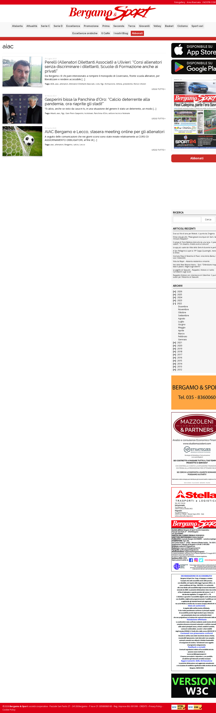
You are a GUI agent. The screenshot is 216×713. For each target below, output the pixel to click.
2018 (179, 351)
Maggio (181, 327)
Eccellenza (73, 26)
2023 (179, 300)
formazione (110, 84)
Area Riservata (194, 2)
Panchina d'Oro (100, 113)
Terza (131, 26)
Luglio (181, 321)
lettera (119, 84)
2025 (179, 294)
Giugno (181, 324)
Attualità (31, 26)
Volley (157, 26)
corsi (98, 84)
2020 (179, 345)
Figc (102, 84)
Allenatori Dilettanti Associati (81, 84)
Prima (106, 26)
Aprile (181, 330)
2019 (179, 348)
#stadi (53, 113)
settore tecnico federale (119, 113)
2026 (179, 291)
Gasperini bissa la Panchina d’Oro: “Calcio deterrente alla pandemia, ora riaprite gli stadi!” (97, 101)
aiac (57, 84)
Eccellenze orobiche (85, 33)
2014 (179, 363)
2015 (179, 360)
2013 (179, 366)
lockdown (88, 113)
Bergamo (68, 144)
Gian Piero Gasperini (74, 113)
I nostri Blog (121, 33)
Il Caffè (105, 33)
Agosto (181, 318)
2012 (179, 369)
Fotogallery (179, 2)
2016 (179, 357)
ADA (52, 84)
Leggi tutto (158, 89)
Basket (169, 26)
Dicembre (183, 306)
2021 (179, 342)
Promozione (91, 26)
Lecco (82, 144)
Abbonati (137, 33)
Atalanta (17, 26)
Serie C (45, 26)
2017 (179, 354)
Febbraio (182, 336)
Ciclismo (182, 26)
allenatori (64, 84)
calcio (76, 144)
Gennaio (182, 339)
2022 (179, 303)
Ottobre (182, 312)
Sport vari (197, 26)
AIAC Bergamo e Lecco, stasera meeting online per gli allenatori (104, 131)
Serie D (58, 26)
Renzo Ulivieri (140, 84)
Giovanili (144, 26)
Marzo (181, 333)
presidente (128, 84)
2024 (179, 297)
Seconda (118, 26)
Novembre (183, 309)
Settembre (183, 315)
